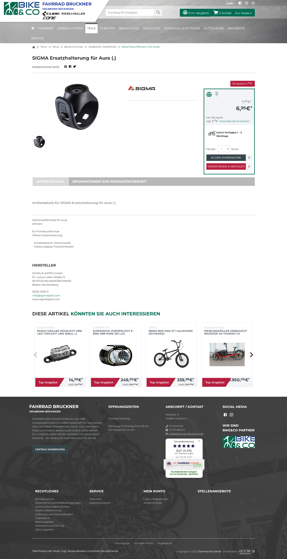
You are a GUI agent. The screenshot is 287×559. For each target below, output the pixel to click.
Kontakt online (44, 499)
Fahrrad (45, 28)
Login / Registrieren (156, 499)
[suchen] (158, 12)
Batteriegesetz (44, 521)
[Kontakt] (253, 3)
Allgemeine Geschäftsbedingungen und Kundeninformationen (58, 504)
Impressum (42, 518)
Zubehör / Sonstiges (102, 46)
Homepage (122, 543)
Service (37, 38)
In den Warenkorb (226, 157)
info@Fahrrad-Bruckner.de (185, 433)
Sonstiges (151, 28)
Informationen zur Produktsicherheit (109, 181)
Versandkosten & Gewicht (234, 121)
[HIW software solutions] (245, 551)
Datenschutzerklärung (49, 525)
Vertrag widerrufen (50, 449)
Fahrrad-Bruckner (210, 551)
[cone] (50, 17)
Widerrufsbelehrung (48, 510)
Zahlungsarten (44, 529)
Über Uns (95, 499)
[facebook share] (70, 66)
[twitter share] (75, 66)
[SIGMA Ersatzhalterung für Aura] (77, 107)
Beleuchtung (73, 46)
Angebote (236, 28)
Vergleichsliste (153, 502)
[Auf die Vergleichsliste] (209, 95)
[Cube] (51, 13)
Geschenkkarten (100, 502)
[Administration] (253, 551)
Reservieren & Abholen (226, 166)
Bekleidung (129, 28)
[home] (32, 28)
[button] (251, 354)
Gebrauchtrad (70, 28)
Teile (91, 28)
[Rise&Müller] (74, 13)
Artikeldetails (50, 181)
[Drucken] (66, 66)
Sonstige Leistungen (182, 28)
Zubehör (107, 28)
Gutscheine (214, 28)
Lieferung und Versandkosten (54, 514)
